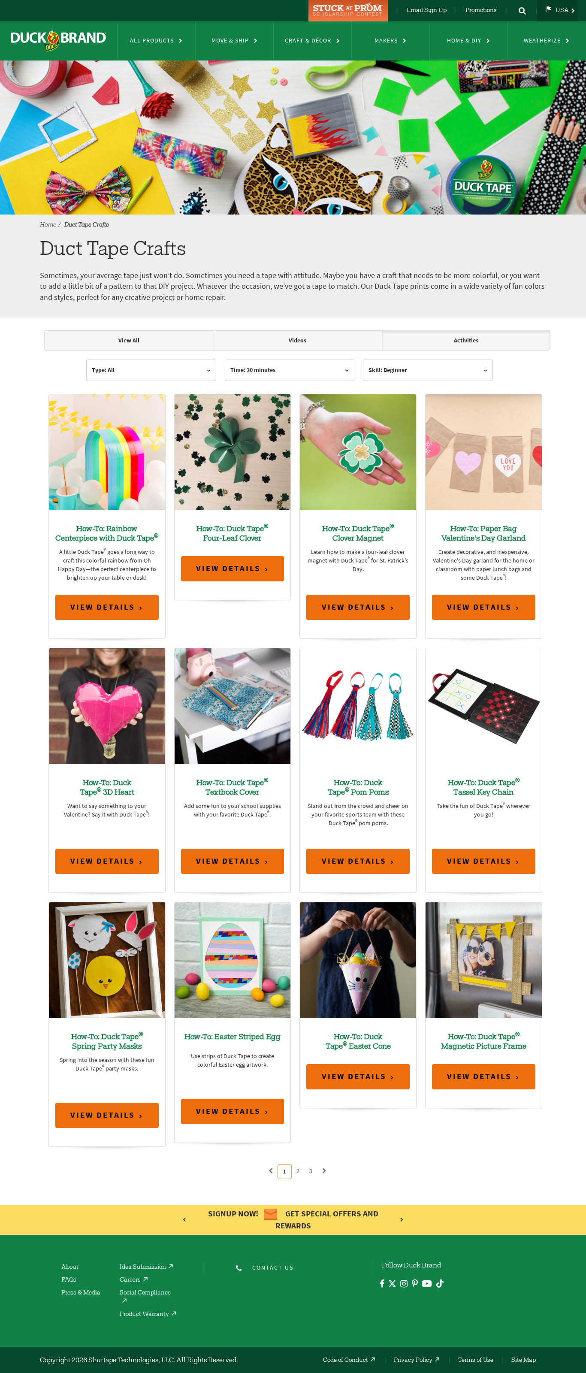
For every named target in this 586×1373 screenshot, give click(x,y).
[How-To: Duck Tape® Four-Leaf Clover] (233, 452)
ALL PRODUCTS (152, 40)
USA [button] (562, 11)
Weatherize (542, 40)
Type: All (103, 370)
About (70, 1267)
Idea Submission (143, 1267)
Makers (386, 40)
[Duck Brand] (58, 40)
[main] (293, 759)
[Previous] (270, 1171)
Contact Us (272, 1268)
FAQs (68, 1280)
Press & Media (80, 1293)
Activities (466, 340)
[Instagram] (404, 1285)
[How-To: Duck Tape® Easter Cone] (358, 960)
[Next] (324, 1171)
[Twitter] (392, 1285)
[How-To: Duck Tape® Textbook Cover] (233, 706)
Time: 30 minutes (252, 370)
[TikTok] (440, 1282)
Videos (297, 340)
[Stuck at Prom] (349, 10)
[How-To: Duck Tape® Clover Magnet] (358, 452)
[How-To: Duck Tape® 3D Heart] (107, 706)
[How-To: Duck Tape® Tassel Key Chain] (484, 706)
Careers (130, 1280)
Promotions (481, 11)
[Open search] (522, 10)
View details (102, 607)
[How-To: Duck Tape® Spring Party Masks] (107, 960)
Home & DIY (464, 40)
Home (48, 225)
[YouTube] (427, 1285)
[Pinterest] (415, 1285)
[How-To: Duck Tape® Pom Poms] (358, 706)
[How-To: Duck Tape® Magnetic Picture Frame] (484, 960)
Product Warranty (144, 1315)
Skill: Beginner (388, 370)
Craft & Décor (308, 40)
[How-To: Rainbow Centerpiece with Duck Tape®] (107, 452)
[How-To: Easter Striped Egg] (233, 960)
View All (128, 340)
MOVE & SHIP (230, 40)
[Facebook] (382, 1285)
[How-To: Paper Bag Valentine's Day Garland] (484, 452)
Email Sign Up (427, 11)
